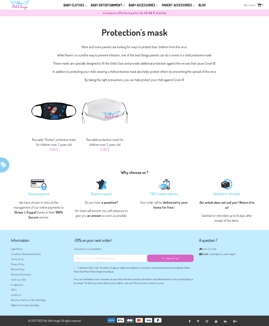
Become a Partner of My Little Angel (28, 300)
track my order (18, 279)
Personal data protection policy (149, 283)
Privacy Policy (18, 264)
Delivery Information (21, 274)
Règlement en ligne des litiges (25, 305)
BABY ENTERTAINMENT (107, 5)
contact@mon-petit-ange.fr (222, 254)
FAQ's (13, 289)
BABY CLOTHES (74, 5)
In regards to (17, 284)
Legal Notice (17, 248)
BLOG (202, 5)
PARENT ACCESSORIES (177, 5)
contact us (16, 294)
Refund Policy (17, 269)
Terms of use (17, 259)
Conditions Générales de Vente (26, 254)
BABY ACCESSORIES (142, 5)
